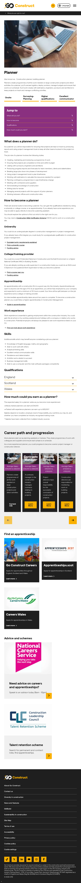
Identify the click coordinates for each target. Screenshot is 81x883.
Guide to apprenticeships (16, 305)
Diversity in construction (13, 797)
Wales (39, 389)
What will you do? (40, 116)
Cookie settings (10, 849)
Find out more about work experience (21, 328)
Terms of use (9, 826)
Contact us (8, 791)
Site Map (7, 820)
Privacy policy (9, 838)
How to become (40, 120)
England (39, 377)
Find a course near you (15, 272)
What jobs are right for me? (16, 13)
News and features (11, 803)
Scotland (39, 383)
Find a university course (15, 245)
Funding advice (12, 248)
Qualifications (40, 125)
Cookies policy (10, 844)
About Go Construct (12, 786)
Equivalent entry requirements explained (22, 242)
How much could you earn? (40, 130)
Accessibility (9, 832)
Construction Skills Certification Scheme (31, 218)
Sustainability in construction (15, 815)
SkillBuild (7, 809)
